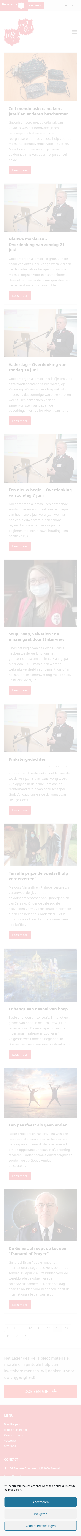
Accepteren (40, 1502)
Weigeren (40, 1514)
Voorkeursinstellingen (40, 1526)
